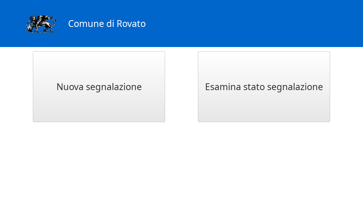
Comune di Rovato (107, 23)
